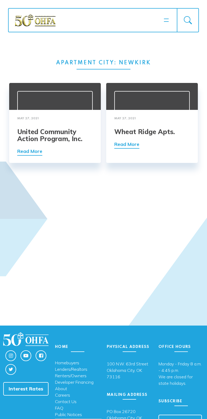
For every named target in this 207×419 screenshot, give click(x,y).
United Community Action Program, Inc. (49, 135)
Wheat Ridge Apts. (144, 132)
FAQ (59, 408)
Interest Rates (26, 389)
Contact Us (66, 401)
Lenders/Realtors (71, 369)
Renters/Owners (71, 375)
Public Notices (68, 414)
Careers (62, 395)
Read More (29, 151)
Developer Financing (74, 382)
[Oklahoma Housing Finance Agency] (87, 19)
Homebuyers (67, 363)
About (61, 388)
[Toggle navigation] (166, 20)
